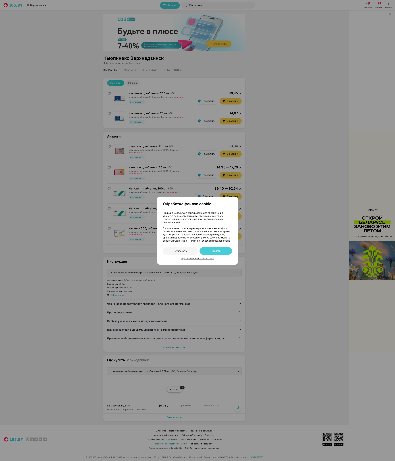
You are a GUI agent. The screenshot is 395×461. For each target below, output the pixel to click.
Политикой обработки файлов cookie (209, 240)
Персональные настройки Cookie (197, 258)
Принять (215, 250)
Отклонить (181, 250)
